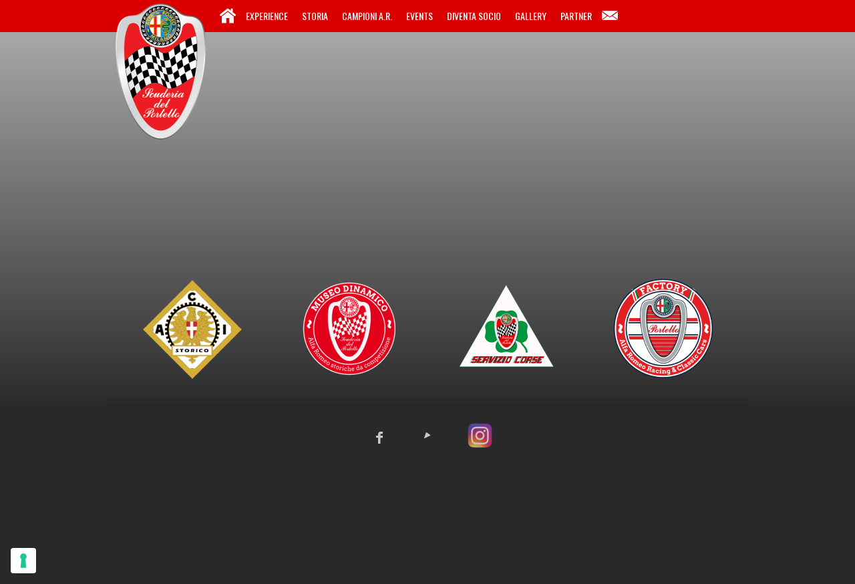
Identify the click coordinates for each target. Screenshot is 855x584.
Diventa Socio (474, 16)
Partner (576, 16)
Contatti (610, 16)
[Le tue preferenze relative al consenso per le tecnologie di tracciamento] (23, 560)
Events (419, 16)
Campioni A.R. (367, 16)
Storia (315, 16)
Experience (267, 16)
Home (228, 16)
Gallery (530, 16)
